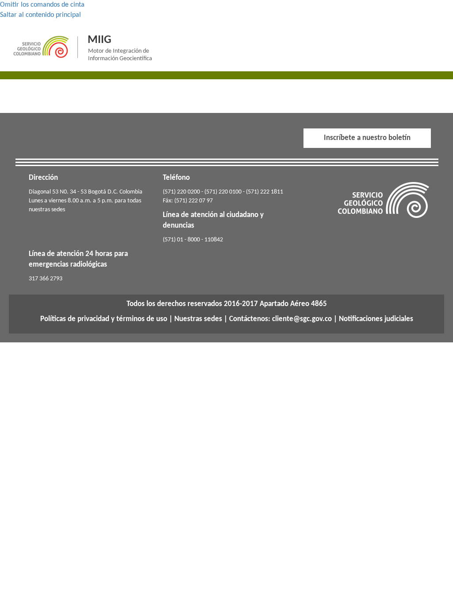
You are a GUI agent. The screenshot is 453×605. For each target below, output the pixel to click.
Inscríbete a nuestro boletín (367, 138)
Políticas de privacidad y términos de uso (103, 319)
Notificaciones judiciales (376, 319)
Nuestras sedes (198, 319)
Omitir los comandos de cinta (42, 4)
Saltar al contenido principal (40, 15)
